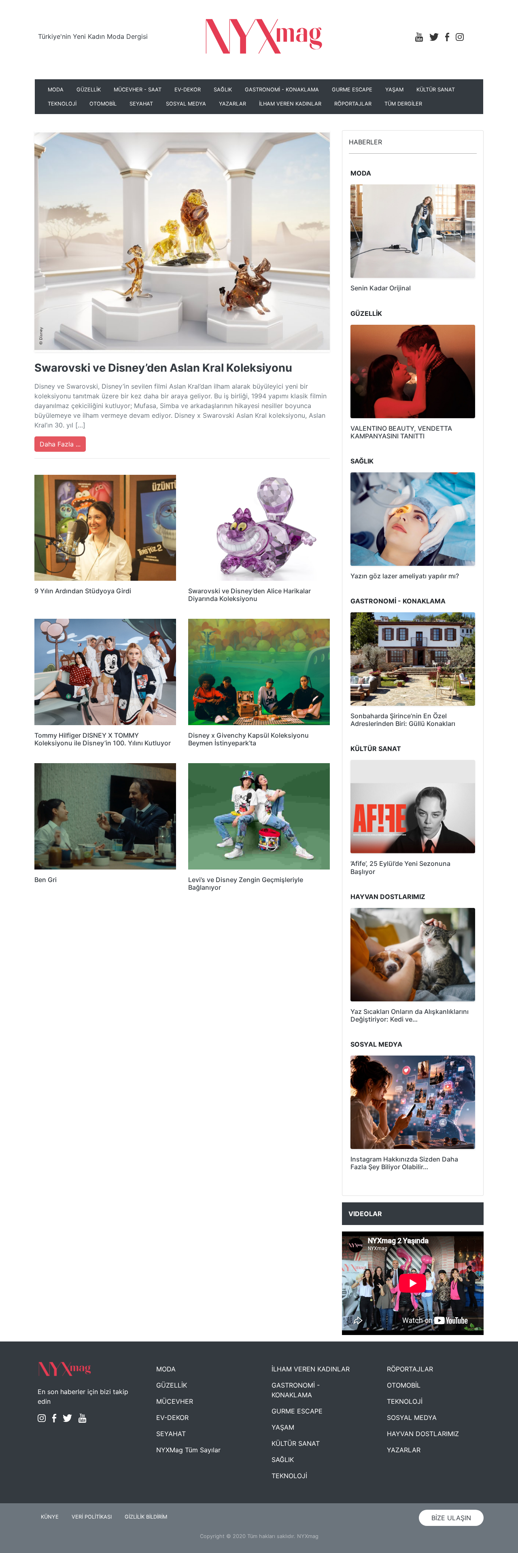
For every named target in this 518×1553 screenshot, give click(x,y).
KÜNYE (50, 1517)
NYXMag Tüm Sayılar (188, 1450)
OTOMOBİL (103, 104)
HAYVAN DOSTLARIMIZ (423, 1434)
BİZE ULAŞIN (451, 1518)
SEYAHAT (141, 104)
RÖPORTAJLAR (353, 104)
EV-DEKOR (187, 90)
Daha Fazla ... (60, 444)
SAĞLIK (223, 90)
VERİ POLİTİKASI (92, 1517)
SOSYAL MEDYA (186, 104)
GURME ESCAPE (352, 90)
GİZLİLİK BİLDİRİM (146, 1517)
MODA (56, 90)
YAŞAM (394, 90)
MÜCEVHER (174, 1401)
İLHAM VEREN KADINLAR (290, 104)
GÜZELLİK (88, 90)
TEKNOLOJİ (62, 104)
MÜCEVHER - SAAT (137, 90)
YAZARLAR (232, 104)
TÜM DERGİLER (403, 104)
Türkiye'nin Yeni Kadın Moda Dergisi (93, 36)
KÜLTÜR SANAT (435, 90)
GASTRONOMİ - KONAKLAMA (282, 90)
